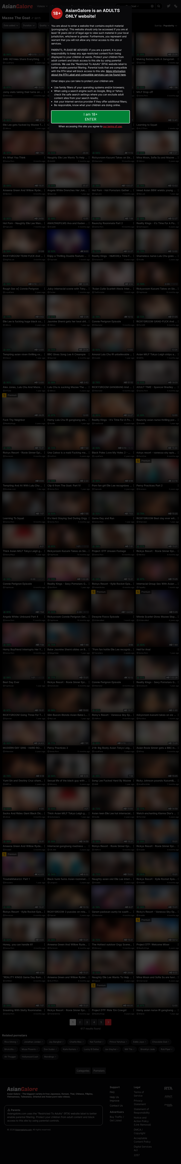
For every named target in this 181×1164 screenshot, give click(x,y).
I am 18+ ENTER (91, 116)
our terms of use (112, 126)
